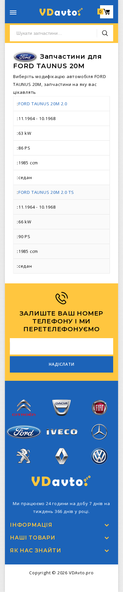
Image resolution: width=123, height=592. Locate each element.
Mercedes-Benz (99, 444)
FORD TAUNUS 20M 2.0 (42, 104)
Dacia (61, 420)
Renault (61, 468)
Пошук (105, 33)
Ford (24, 442)
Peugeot (23, 468)
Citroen (24, 420)
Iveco (62, 440)
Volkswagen (99, 468)
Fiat (99, 420)
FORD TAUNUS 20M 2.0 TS (46, 192)
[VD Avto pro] (62, 12)
